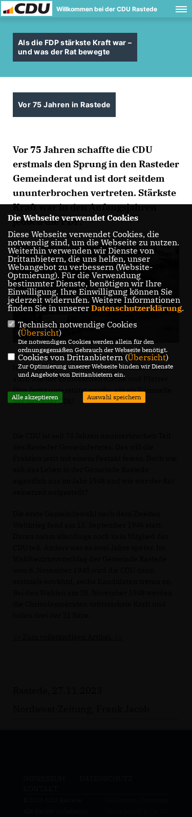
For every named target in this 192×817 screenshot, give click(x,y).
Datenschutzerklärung (136, 308)
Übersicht (39, 332)
